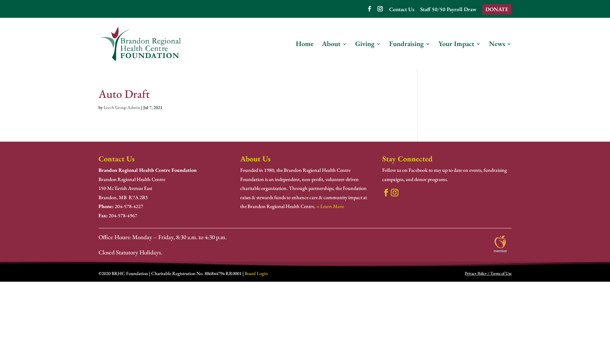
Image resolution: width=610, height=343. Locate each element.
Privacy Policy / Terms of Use (488, 273)
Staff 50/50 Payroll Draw (448, 10)
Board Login (256, 273)
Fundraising (406, 45)
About (331, 45)
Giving (365, 45)
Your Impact (456, 45)
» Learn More (330, 206)
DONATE (496, 9)
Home (305, 45)
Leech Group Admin (122, 107)
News (497, 45)
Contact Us (401, 10)
